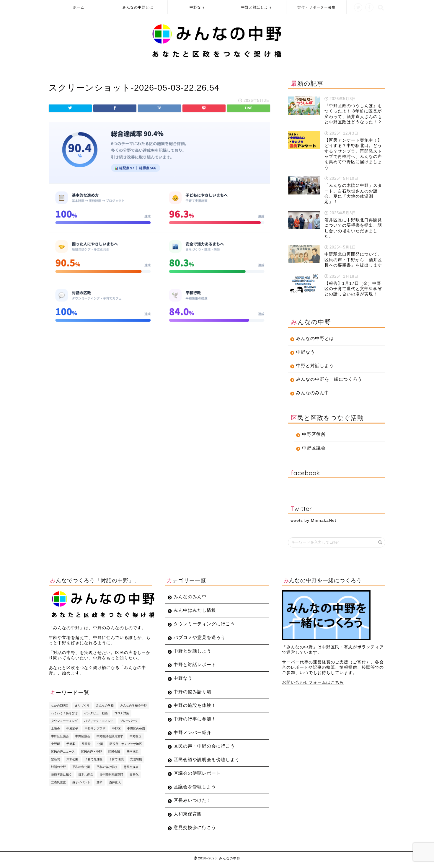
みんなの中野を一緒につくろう (329, 379)
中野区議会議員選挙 (110, 736)
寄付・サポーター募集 (316, 7)
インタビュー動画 (96, 713)
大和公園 (72, 759)
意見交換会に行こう (195, 827)
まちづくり (82, 705)
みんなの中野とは (138, 7)
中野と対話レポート (195, 664)
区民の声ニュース (63, 751)
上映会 (55, 728)
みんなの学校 (105, 705)
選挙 (99, 782)
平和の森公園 (81, 766)
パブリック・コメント (99, 720)
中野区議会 (314, 447)
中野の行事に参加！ (195, 718)
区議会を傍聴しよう (195, 786)
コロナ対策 (121, 713)
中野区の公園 (136, 728)
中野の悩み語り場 (192, 691)
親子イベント (81, 782)
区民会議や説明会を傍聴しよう (207, 759)
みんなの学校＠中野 (133, 705)
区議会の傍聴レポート (197, 773)
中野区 (116, 728)
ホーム (78, 7)
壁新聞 (55, 759)
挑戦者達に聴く (61, 774)
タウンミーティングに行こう (204, 623)
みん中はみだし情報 (195, 610)
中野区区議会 (60, 736)
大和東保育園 (188, 813)
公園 (100, 743)
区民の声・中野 (91, 751)
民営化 (134, 774)
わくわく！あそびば (64, 713)
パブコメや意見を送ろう (200, 637)
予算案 (70, 743)
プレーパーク (129, 720)
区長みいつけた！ (192, 800)
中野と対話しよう (256, 7)
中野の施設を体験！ (195, 705)
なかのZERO (59, 705)
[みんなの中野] (217, 57)
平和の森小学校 (107, 766)
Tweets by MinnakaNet (312, 520)
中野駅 (55, 743)
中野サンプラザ (95, 728)
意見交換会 (131, 766)
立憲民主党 (58, 782)
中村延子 (72, 728)
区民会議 (114, 751)
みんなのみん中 (312, 392)
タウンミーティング (64, 720)
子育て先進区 (93, 759)
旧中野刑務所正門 (111, 774)
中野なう (197, 7)
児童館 (86, 743)
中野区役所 (314, 434)
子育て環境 (116, 759)
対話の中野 (58, 766)
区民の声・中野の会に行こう (204, 745)
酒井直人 (115, 782)
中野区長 (135, 736)
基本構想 (132, 751)
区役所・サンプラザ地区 (126, 743)
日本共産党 (85, 774)
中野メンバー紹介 (192, 732)
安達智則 (136, 759)
